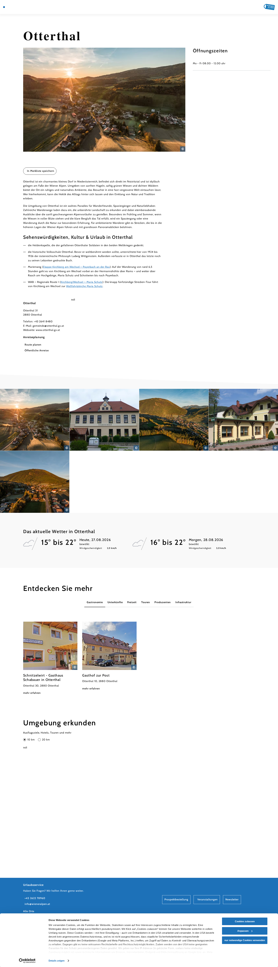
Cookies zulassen (245, 921)
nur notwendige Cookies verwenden (244, 940)
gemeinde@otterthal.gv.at (48, 325)
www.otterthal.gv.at (48, 330)
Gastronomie (95, 602)
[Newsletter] (17, 7)
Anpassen (243, 930)
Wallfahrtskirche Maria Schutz (84, 286)
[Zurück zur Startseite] (269, 7)
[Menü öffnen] (4, 7)
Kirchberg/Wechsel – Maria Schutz (81, 282)
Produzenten (162, 602)
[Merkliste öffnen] (21, 7)
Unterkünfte (115, 602)
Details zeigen (57, 960)
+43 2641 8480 (43, 321)
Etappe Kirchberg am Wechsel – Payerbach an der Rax (76, 266)
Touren (145, 602)
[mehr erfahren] (50, 658)
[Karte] (12, 7)
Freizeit (132, 602)
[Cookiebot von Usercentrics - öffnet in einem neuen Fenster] (27, 960)
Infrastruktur (183, 602)
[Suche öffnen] (26, 7)
